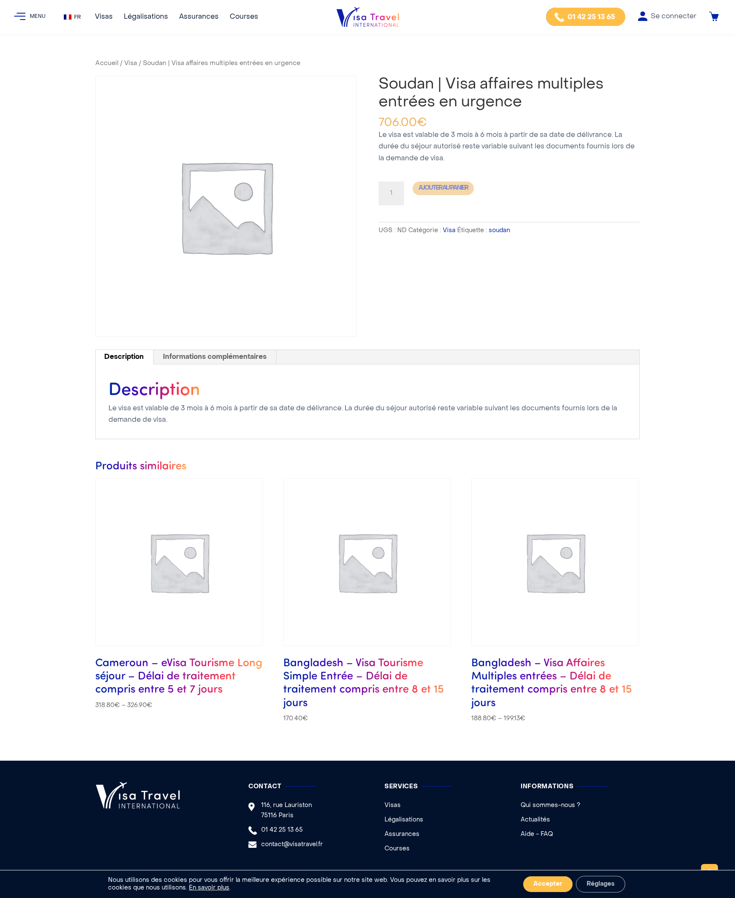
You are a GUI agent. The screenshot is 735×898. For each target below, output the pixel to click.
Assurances (199, 17)
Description (124, 357)
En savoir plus (209, 888)
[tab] (124, 357)
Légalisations (146, 17)
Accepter (547, 884)
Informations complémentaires (215, 357)
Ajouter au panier (443, 188)
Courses (244, 17)
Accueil (106, 63)
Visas (104, 17)
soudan (499, 230)
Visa (130, 63)
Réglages (601, 884)
